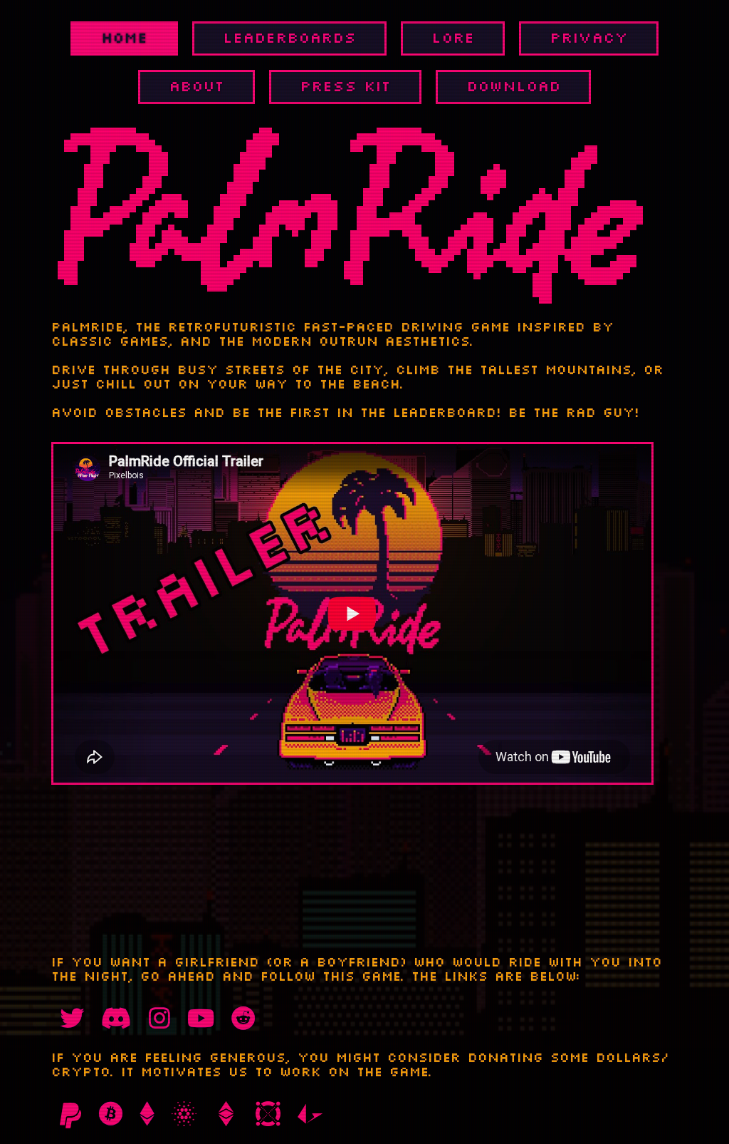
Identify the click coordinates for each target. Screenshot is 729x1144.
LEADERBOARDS (289, 38)
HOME (124, 38)
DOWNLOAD (513, 87)
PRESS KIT (345, 87)
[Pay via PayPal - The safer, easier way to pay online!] (70, 1115)
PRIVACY (589, 38)
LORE (452, 38)
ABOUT (196, 87)
